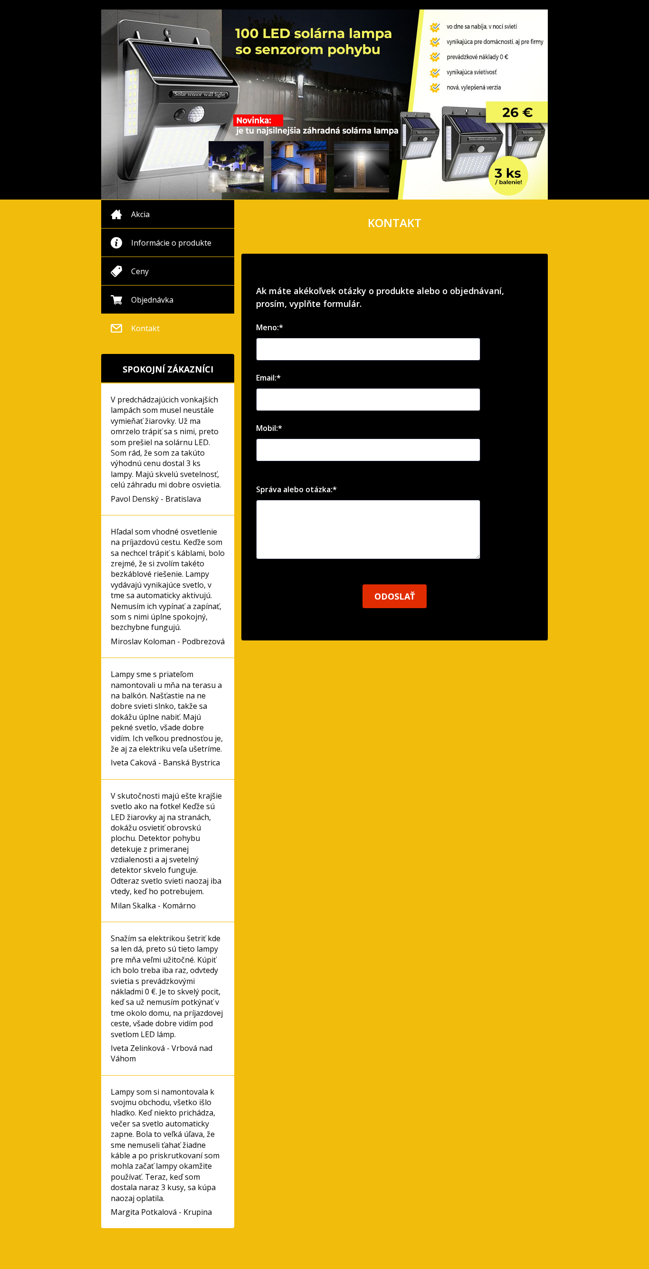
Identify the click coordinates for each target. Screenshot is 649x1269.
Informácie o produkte (171, 243)
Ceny (140, 271)
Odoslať (394, 596)
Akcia (140, 214)
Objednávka (152, 300)
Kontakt (145, 328)
